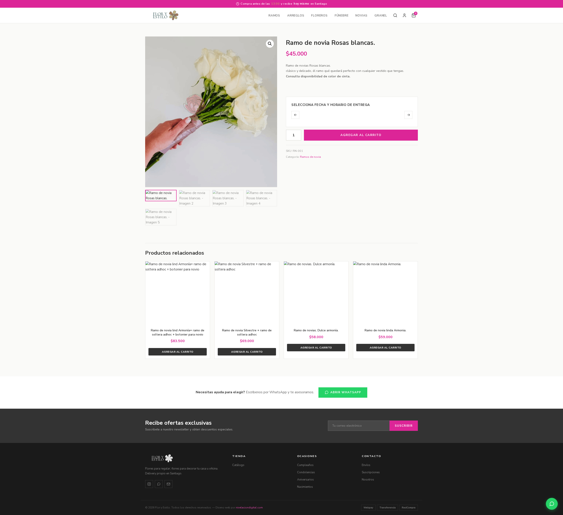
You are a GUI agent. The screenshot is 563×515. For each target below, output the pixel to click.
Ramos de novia (310, 157)
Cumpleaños (305, 465)
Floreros (319, 16)
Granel (381, 16)
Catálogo (238, 465)
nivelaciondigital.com (249, 507)
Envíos (366, 465)
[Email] (168, 484)
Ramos (274, 16)
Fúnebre (342, 16)
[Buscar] (395, 15)
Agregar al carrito (360, 135)
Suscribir (404, 426)
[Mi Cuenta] (404, 15)
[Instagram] (149, 484)
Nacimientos (305, 487)
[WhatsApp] (159, 484)
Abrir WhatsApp (345, 392)
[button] (270, 44)
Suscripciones (371, 472)
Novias (361, 16)
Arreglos (295, 16)
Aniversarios (305, 480)
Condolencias (306, 472)
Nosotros (368, 480)
